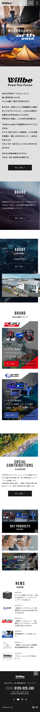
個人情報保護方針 (20, 683)
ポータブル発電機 (12, 404)
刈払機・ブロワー (28, 408)
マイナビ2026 (12, 567)
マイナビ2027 (26, 567)
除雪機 (8, 408)
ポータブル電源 (27, 404)
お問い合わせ (8, 683)
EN (32, 4)
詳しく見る (19, 167)
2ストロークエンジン (13, 356)
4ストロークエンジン (13, 353)
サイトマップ (31, 683)
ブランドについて (27, 364)
